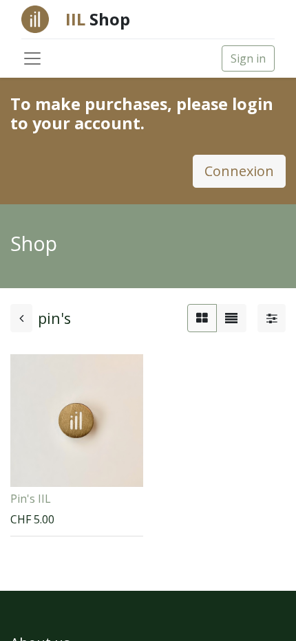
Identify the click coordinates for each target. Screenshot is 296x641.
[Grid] (202, 318)
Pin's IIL (30, 498)
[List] (231, 318)
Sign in (248, 58)
